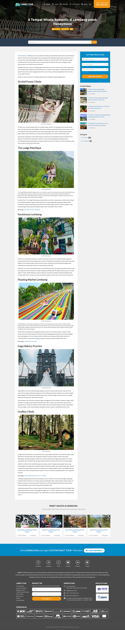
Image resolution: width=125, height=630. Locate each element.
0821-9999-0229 (102, 5)
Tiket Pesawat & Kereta (22, 592)
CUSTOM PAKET (95, 550)
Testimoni (76, 4)
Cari (94, 42)
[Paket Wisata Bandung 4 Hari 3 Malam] (75, 521)
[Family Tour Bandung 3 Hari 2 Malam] (51, 521)
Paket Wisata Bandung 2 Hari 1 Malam (35, 475)
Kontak (18, 598)
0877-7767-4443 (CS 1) (72, 593)
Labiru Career (19, 596)
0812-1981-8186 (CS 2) (72, 595)
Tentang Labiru (20, 586)
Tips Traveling (86, 141)
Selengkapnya (91, 577)
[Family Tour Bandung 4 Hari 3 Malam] (98, 521)
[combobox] (95, 59)
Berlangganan (46, 598)
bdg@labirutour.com (71, 590)
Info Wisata (57, 29)
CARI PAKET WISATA (95, 76)
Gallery (65, 4)
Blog (85, 4)
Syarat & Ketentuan (21, 588)
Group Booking (20, 600)
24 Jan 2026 (65, 29)
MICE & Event (20, 594)
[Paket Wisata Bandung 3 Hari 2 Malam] (27, 521)
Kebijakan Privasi (20, 590)
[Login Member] (90, 4)
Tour (56, 4)
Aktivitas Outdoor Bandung (32, 209)
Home (48, 4)
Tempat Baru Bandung (30, 341)
